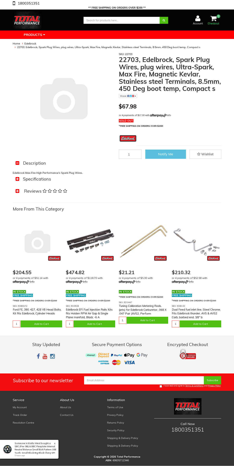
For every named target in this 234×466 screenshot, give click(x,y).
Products (33, 35)
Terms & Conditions (194, 385)
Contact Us (66, 415)
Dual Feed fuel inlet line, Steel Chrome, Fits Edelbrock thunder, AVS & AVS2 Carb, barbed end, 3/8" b (196, 313)
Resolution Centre (23, 422)
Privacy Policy (214, 385)
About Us (65, 407)
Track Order (20, 415)
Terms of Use (115, 407)
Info (169, 115)
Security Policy (115, 430)
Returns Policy (115, 422)
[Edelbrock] (54, 258)
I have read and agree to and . (192, 385)
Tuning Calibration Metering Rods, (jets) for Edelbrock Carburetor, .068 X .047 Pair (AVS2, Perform (143, 309)
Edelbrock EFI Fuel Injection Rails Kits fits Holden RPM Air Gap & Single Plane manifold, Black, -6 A (89, 313)
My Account (20, 407)
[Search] (164, 20)
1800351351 (28, 3)
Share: (123, 96)
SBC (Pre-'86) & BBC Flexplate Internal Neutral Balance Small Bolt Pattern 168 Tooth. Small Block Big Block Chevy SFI (35, 449)
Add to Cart (41, 324)
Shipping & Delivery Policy (122, 438)
